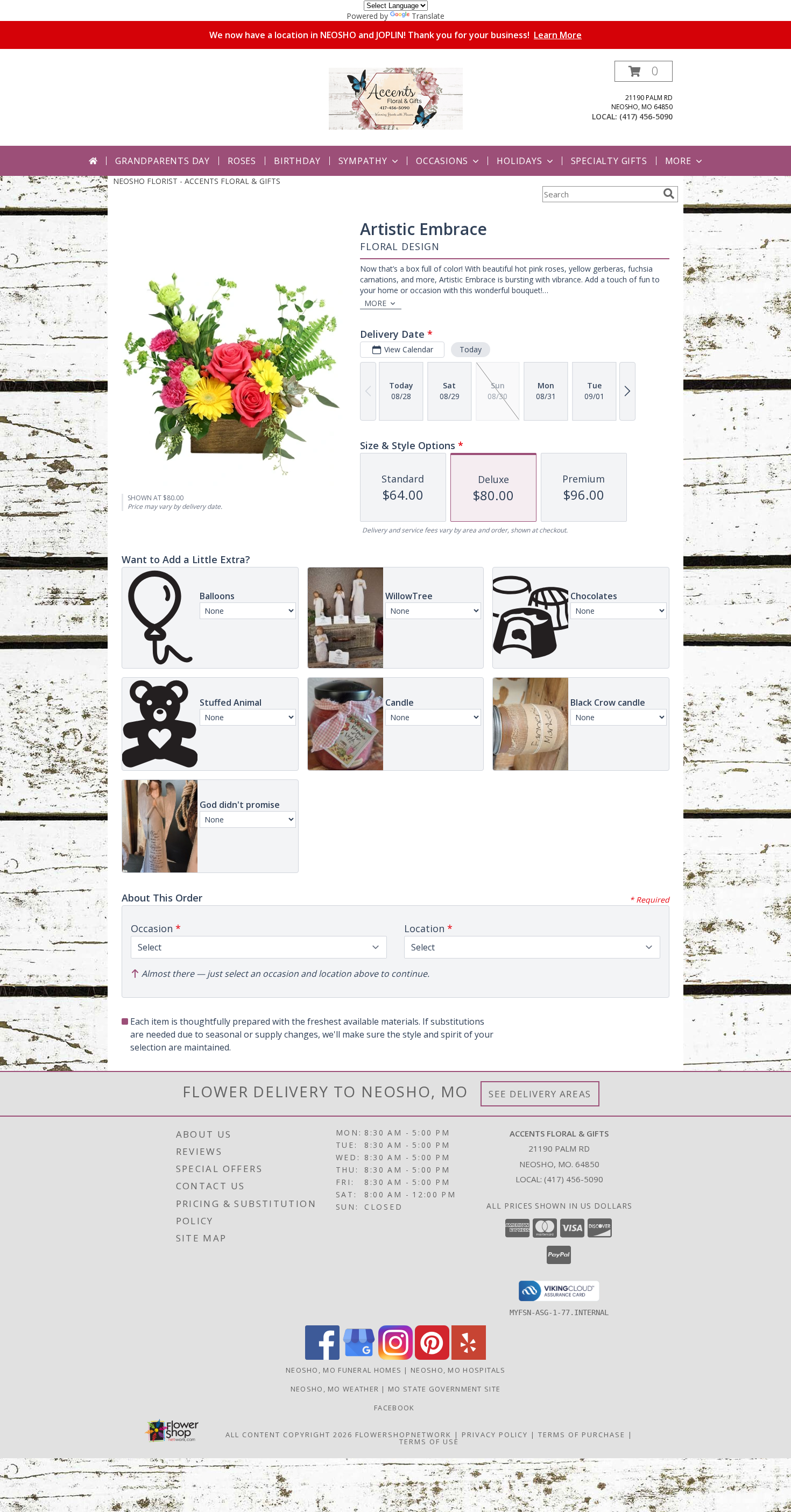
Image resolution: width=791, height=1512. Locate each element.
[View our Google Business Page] (359, 1357)
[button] (644, 71)
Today (471, 349)
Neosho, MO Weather (335, 1389)
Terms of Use (429, 1441)
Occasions (442, 161)
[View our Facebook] (322, 1357)
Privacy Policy (495, 1434)
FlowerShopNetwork (403, 1434)
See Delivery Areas (540, 1094)
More (678, 161)
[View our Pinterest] (432, 1357)
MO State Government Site (444, 1389)
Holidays (519, 161)
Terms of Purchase (581, 1434)
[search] (668, 194)
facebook (395, 1407)
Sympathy (362, 161)
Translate (428, 16)
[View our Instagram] (395, 1357)
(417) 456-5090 (646, 116)
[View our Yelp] (468, 1357)
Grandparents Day (162, 161)
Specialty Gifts (609, 161)
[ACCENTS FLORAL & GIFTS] (395, 98)
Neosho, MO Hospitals (458, 1370)
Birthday (297, 161)
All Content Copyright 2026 (288, 1434)
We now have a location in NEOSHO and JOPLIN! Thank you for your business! (395, 35)
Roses (242, 161)
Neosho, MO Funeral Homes (343, 1370)
